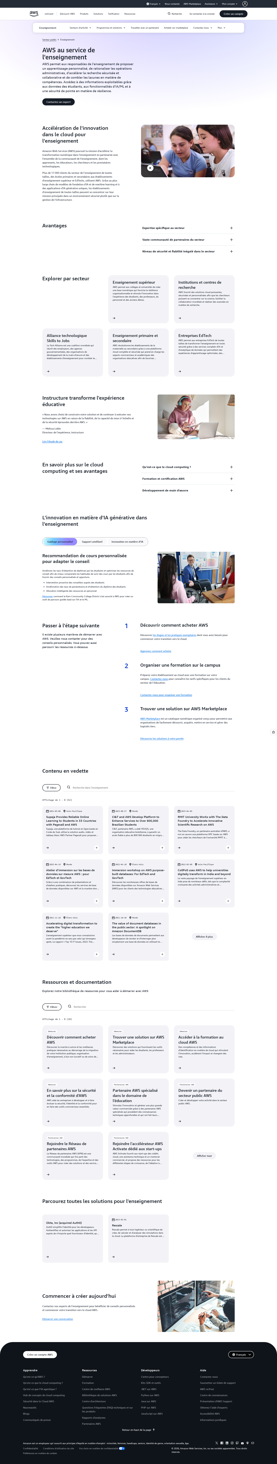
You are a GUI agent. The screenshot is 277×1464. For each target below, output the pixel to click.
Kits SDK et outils (151, 1382)
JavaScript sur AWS (152, 1413)
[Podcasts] (247, 1443)
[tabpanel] (138, 578)
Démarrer (87, 1376)
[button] (67, 14)
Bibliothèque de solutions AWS (99, 1395)
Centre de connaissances (213, 1395)
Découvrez (47, 596)
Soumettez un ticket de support (218, 1382)
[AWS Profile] (245, 3)
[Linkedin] (227, 1443)
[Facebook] (222, 1443)
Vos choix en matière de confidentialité (98, 1448)
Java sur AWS (148, 1401)
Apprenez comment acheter (155, 651)
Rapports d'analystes (93, 1417)
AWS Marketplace (150, 718)
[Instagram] (232, 1443)
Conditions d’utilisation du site (58, 1448)
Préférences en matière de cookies (40, 1453)
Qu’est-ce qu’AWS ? (34, 1376)
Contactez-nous (159, 678)
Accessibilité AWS (210, 1413)
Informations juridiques (213, 1419)
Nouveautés (29, 1407)
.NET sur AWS (148, 1389)
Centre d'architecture (94, 1401)
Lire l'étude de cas (52, 441)
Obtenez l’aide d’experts (213, 1407)
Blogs (26, 1413)
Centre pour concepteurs (155, 1376)
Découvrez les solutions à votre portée (162, 738)
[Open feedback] (273, 732)
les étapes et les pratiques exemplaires (174, 635)
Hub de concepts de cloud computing (44, 1395)
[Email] (252, 1443)
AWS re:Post (207, 1389)
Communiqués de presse (37, 1419)
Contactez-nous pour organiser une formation (166, 694)
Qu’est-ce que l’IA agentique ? (40, 1389)
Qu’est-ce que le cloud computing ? (43, 1382)
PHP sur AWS (148, 1407)
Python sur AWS (150, 1395)
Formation (88, 1382)
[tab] (60, 541)
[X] (216, 1443)
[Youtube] (242, 1443)
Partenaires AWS (91, 1423)
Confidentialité (30, 1448)
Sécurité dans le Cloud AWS (38, 1401)
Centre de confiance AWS (96, 1389)
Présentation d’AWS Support (216, 1401)
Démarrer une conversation (57, 1319)
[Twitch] (237, 1443)
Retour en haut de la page (136, 1429)
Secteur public (49, 39)
